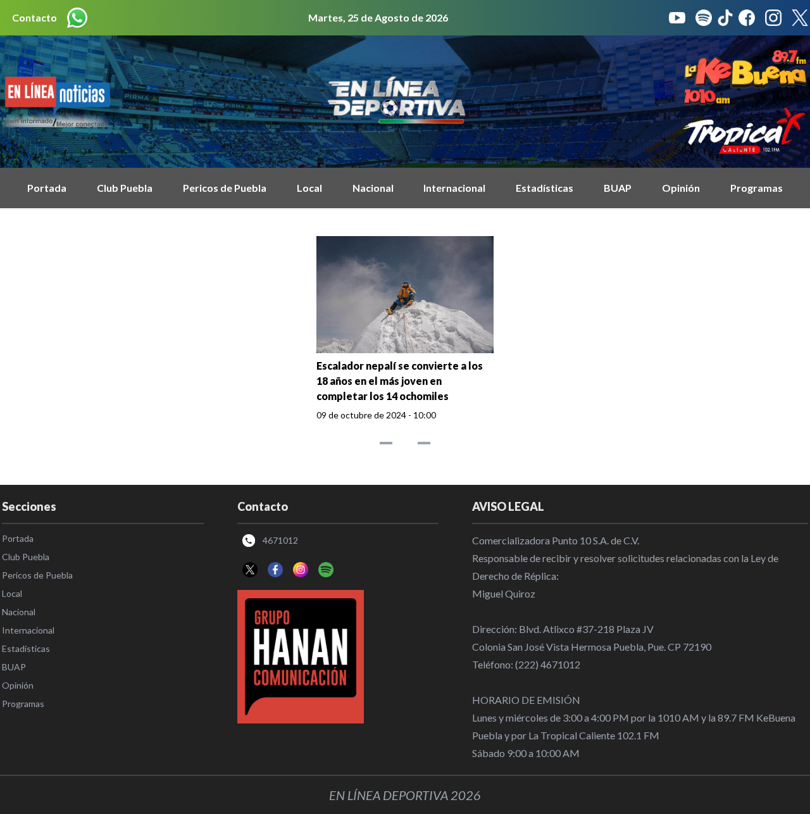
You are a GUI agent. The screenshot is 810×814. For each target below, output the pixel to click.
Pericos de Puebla (224, 188)
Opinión (681, 188)
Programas (756, 188)
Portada (46, 188)
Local (309, 188)
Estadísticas (544, 188)
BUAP (618, 188)
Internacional (454, 188)
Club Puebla (125, 188)
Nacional (373, 188)
